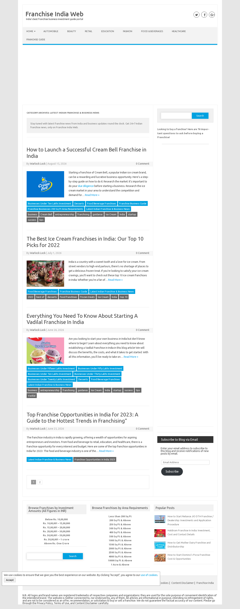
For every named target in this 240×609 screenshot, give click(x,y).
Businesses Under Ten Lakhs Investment (49, 203)
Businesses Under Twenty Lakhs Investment (51, 379)
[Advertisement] (120, 75)
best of (40, 297)
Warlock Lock (38, 163)
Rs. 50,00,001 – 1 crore (56, 539)
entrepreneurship (64, 214)
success (32, 219)
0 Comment (142, 163)
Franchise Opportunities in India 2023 (95, 459)
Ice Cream (111, 214)
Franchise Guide (35, 39)
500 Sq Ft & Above (120, 536)
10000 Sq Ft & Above (120, 560)
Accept (10, 580)
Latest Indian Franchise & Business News (108, 209)
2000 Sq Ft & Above (120, 548)
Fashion (127, 31)
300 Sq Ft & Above (120, 528)
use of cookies (149, 575)
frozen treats (87, 297)
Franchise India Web (54, 13)
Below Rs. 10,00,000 (56, 519)
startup (132, 214)
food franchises (68, 297)
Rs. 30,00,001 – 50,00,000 (56, 535)
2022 (30, 297)
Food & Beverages (152, 31)
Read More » (92, 194)
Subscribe (172, 471)
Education (107, 31)
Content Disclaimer (182, 582)
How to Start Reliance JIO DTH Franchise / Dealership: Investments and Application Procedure (190, 520)
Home (29, 31)
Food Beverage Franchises (101, 203)
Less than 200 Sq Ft (120, 516)
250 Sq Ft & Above (120, 524)
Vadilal (31, 395)
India (122, 214)
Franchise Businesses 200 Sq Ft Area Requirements (55, 209)
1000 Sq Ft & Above (120, 540)
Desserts (79, 203)
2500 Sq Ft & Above (120, 552)
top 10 (123, 297)
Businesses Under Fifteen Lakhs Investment (51, 368)
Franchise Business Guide (132, 203)
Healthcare (179, 31)
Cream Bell (46, 214)
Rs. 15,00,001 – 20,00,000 (56, 527)
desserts (52, 297)
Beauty (71, 31)
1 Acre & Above (120, 564)
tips (41, 219)
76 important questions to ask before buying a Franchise (183, 133)
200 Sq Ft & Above (120, 520)
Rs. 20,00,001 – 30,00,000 (56, 531)
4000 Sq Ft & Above (120, 556)
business (32, 214)
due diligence (86, 185)
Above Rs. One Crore (56, 543)
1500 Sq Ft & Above (120, 544)
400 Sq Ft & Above (120, 532)
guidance (98, 214)
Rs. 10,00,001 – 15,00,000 (56, 523)
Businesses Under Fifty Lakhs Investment (100, 368)
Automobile (51, 31)
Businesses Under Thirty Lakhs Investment (97, 374)
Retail (88, 31)
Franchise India (205, 582)
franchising (83, 214)
